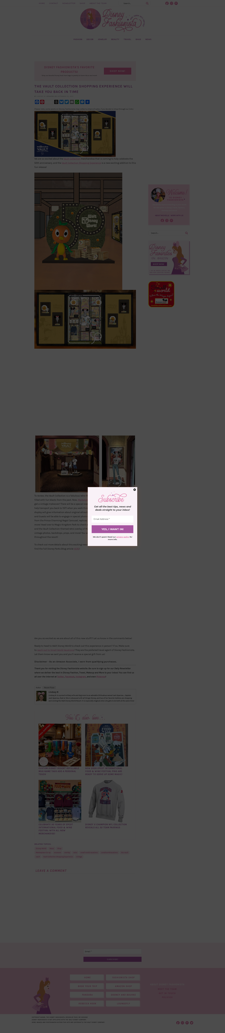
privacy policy (122, 537)
